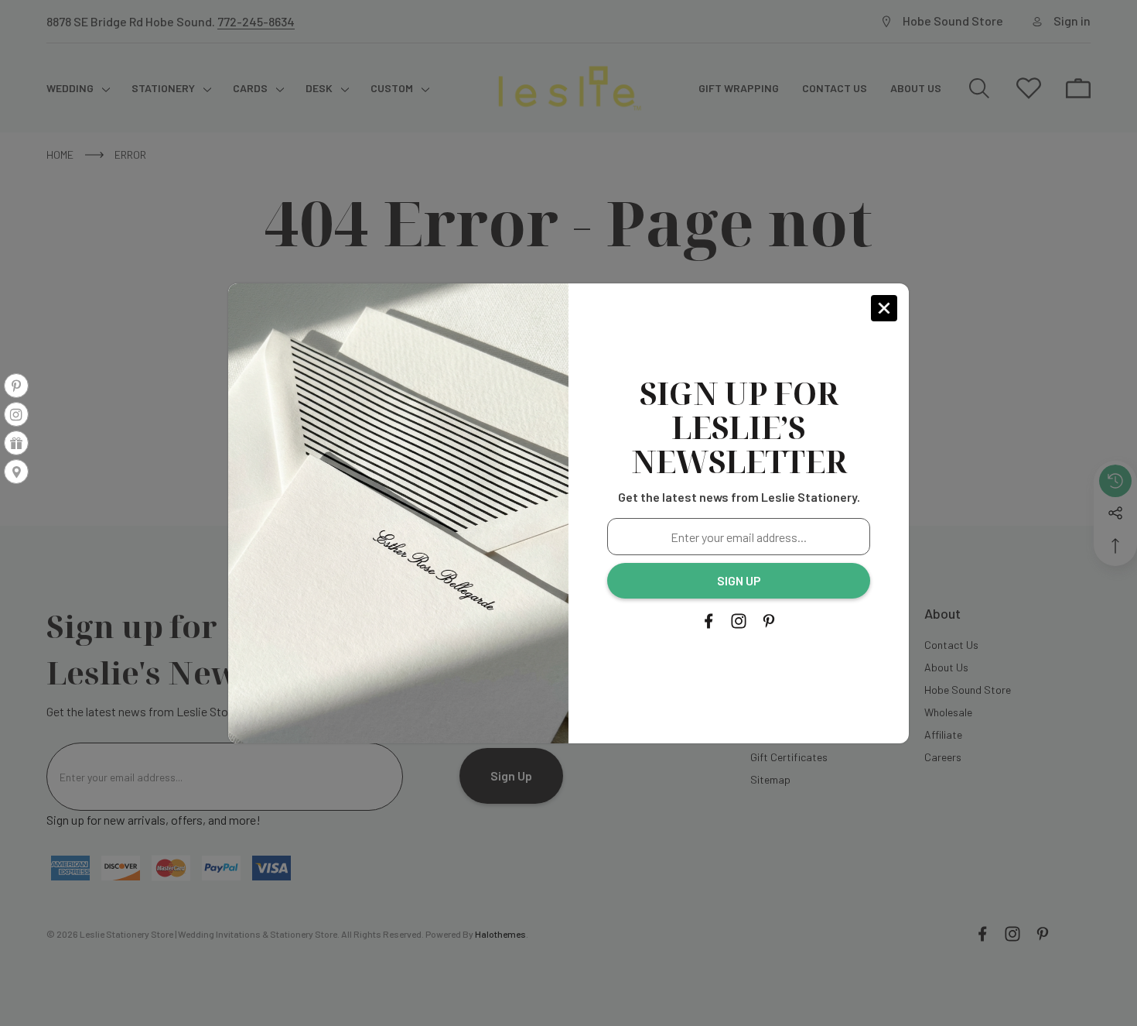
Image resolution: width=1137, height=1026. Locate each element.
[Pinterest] (769, 621)
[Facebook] (708, 621)
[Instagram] (738, 621)
